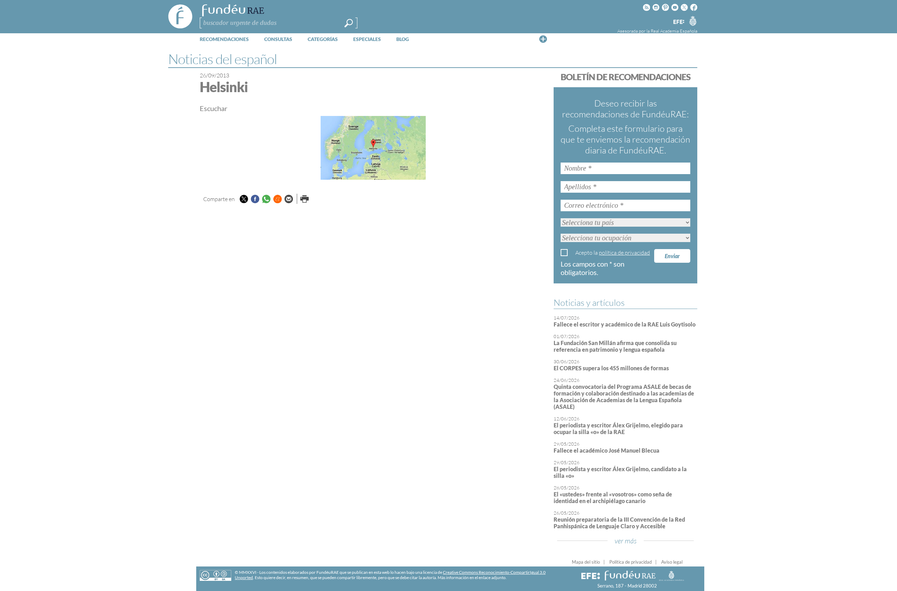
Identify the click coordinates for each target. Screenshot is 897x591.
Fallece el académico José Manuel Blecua (606, 450)
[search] (348, 23)
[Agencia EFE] (678, 22)
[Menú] (543, 39)
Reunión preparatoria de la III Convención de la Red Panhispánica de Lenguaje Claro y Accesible (619, 522)
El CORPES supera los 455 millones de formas (611, 368)
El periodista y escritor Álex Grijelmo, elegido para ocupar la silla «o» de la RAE (618, 428)
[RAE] (692, 20)
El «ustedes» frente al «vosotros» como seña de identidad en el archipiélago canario (613, 497)
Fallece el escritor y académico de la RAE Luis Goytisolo (625, 324)
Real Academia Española (674, 31)
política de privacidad (624, 252)
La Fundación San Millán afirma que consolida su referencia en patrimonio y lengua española (615, 346)
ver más (626, 540)
